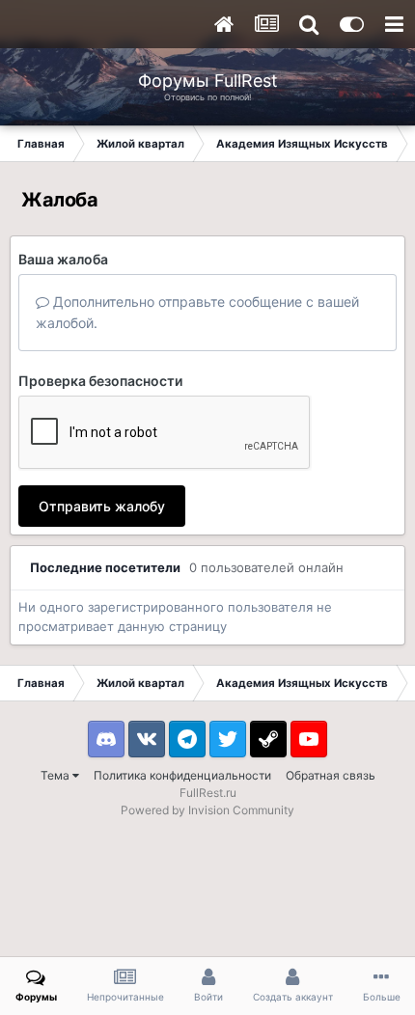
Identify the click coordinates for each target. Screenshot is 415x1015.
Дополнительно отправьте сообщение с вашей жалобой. (197, 312)
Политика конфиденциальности (182, 775)
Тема (56, 775)
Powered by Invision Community (207, 810)
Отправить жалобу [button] (102, 506)
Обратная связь (330, 775)
